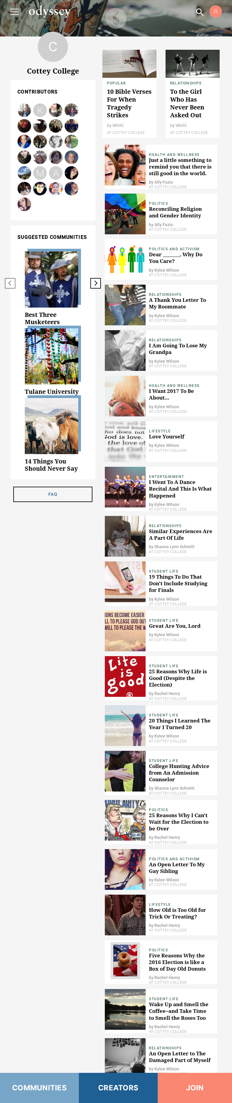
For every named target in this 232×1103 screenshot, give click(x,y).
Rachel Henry (40, 126)
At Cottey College (126, 132)
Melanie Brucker (40, 142)
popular (116, 83)
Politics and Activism (174, 249)
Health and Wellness (174, 155)
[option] (53, 288)
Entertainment (166, 477)
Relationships (186, 83)
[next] (95, 283)
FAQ (52, 494)
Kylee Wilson (24, 204)
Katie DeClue (72, 142)
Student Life (164, 571)
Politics (158, 203)
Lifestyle (160, 431)
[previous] (10, 283)
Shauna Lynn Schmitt (72, 157)
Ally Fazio (56, 157)
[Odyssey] (49, 11)
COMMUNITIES (39, 1087)
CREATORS (118, 1087)
